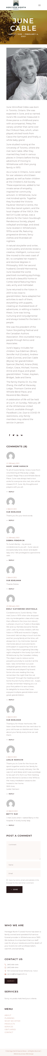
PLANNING (9, 1018)
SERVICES (9, 1027)
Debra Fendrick (15, 540)
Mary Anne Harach (17, 466)
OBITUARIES (10, 1029)
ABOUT (8, 1015)
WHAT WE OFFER (12, 1021)
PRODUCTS (10, 1024)
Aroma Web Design (27, 1054)
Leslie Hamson (14, 760)
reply (11, 492)
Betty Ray (12, 814)
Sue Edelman (13, 512)
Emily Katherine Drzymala (21, 609)
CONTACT (9, 1032)
